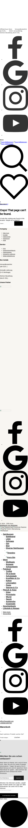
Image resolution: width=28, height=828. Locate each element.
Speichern (18, 778)
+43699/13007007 (6, 723)
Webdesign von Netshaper (9, 525)
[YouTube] (15, 135)
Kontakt (5, 235)
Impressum (6, 238)
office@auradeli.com (7, 721)
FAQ (4, 248)
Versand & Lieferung (9, 254)
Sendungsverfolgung (9, 250)
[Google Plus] (15, 85)
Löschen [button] (17, 737)
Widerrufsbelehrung (9, 256)
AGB (4, 240)
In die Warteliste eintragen (9, 795)
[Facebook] (15, 59)
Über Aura (6, 233)
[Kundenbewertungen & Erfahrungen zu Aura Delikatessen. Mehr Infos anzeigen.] (14, 418)
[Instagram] (15, 110)
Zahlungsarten (7, 252)
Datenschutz (6, 237)
